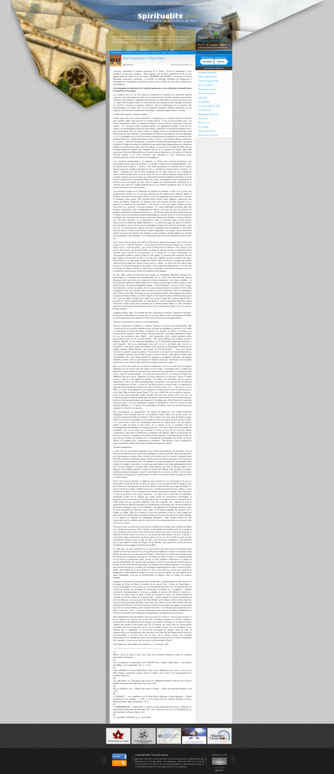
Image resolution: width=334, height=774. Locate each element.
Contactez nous (173, 2)
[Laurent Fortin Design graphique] (219, 761)
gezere (219, 770)
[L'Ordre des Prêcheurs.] (143, 735)
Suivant (220, 61)
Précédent (207, 61)
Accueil (160, 2)
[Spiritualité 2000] (167, 15)
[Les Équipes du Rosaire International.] (219, 735)
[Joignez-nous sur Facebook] (119, 757)
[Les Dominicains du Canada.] (118, 735)
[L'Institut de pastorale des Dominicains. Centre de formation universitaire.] (168, 735)
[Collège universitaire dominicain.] (194, 735)
